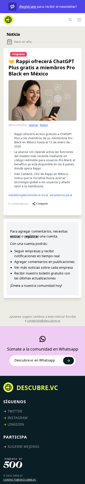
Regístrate (28, 6)
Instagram (18, 418)
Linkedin (16, 424)
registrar (31, 236)
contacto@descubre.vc (19, 480)
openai (33, 125)
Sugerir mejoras (23, 446)
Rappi (44, 125)
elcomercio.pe (59, 195)
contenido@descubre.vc (43, 321)
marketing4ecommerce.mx (26, 195)
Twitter (15, 411)
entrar (15, 236)
